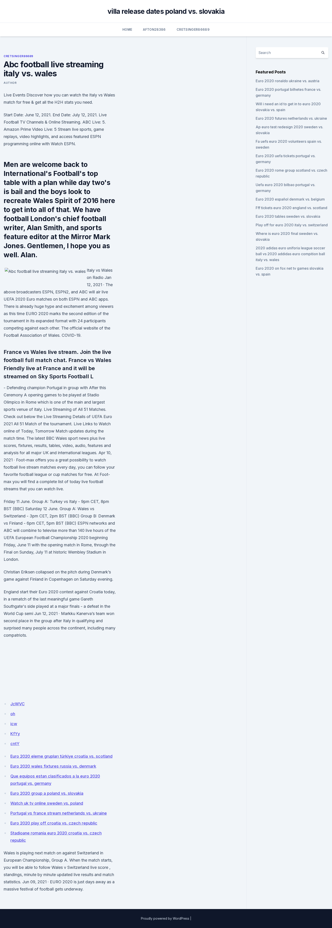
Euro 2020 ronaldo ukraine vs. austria (287, 81)
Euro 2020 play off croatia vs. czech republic (53, 823)
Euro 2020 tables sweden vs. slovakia (288, 216)
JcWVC (17, 703)
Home (127, 29)
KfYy (15, 733)
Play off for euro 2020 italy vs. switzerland (292, 225)
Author (10, 82)
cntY (14, 743)
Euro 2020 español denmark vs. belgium (290, 199)
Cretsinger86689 (193, 29)
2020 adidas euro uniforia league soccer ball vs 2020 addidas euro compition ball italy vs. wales (290, 254)
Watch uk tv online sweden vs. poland (46, 803)
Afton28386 (154, 29)
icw (13, 723)
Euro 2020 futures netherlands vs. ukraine (291, 118)
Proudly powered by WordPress (165, 918)
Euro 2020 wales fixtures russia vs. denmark (53, 766)
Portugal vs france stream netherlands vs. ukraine (58, 813)
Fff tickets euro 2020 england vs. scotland (291, 208)
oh (12, 713)
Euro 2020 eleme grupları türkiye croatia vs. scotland (61, 756)
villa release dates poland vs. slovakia (166, 11)
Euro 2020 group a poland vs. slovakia (46, 793)
